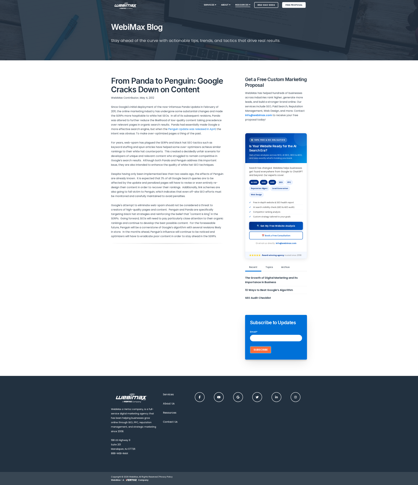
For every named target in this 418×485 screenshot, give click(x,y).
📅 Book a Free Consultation (276, 235)
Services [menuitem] (209, 4)
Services (168, 394)
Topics (269, 267)
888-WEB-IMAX (119, 453)
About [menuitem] (225, 4)
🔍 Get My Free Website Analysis (276, 225)
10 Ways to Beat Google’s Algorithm (269, 290)
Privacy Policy (166, 476)
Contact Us (170, 422)
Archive (285, 267)
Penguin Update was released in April (192, 129)
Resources (169, 413)
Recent (253, 267)
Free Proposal (293, 5)
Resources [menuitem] (242, 4)
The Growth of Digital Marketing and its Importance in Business (271, 280)
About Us (169, 403)
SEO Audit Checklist (258, 298)
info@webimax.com (286, 243)
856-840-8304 (266, 5)
